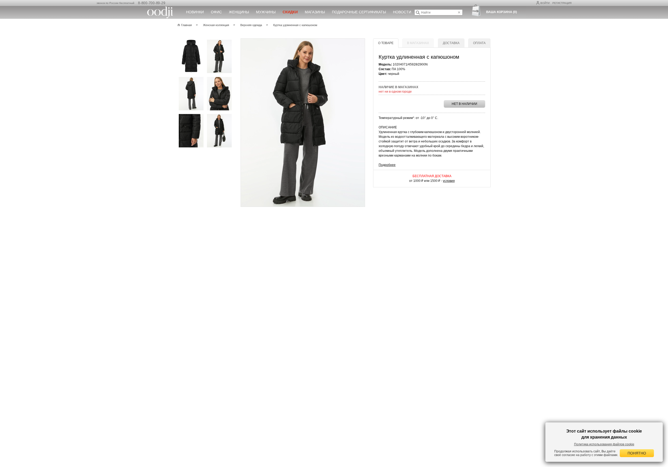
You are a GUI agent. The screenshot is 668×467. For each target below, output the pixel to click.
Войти (545, 3)
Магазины (315, 12)
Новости (402, 12)
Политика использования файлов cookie (604, 444)
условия (449, 181)
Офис (216, 12)
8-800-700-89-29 (151, 3)
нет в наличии (464, 104)
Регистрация (561, 3)
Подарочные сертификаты (359, 12)
